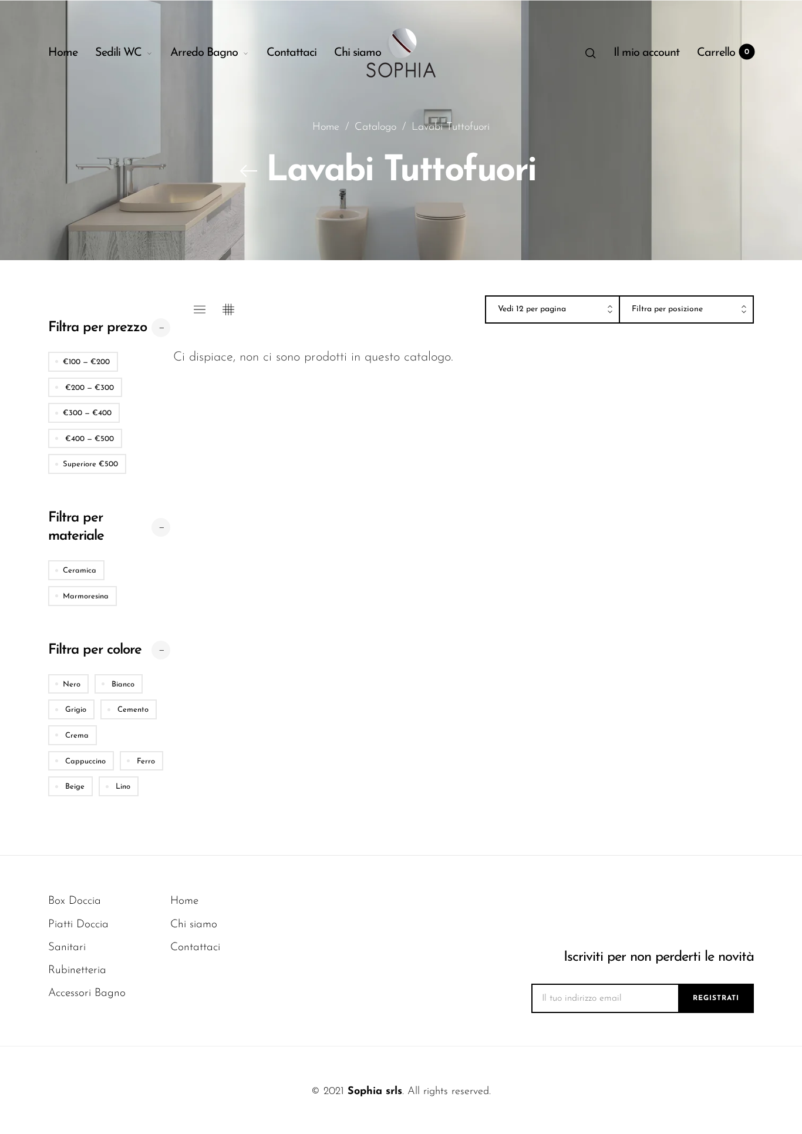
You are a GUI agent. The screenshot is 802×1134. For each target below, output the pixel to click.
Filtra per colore (94, 650)
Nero (71, 684)
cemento (132, 710)
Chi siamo (357, 53)
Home (62, 53)
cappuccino (84, 761)
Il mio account (646, 53)
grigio (74, 710)
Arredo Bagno (204, 53)
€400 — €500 (88, 439)
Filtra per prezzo (97, 328)
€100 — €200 (86, 362)
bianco (121, 684)
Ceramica (79, 570)
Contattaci (291, 53)
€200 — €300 (88, 388)
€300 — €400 (87, 413)
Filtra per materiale (76, 527)
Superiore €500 (90, 464)
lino (121, 786)
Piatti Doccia (78, 924)
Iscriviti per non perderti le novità (659, 957)
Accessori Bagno (87, 993)
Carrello (723, 53)
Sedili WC (118, 53)
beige (74, 786)
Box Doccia (74, 901)
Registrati (716, 998)
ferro (144, 761)
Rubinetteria (77, 970)
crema (76, 735)
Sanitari (67, 947)
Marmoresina (86, 596)
